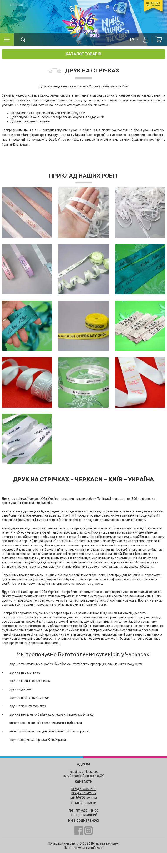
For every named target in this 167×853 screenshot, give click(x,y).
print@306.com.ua (83, 797)
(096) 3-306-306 (83, 789)
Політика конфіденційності (83, 848)
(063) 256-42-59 (83, 793)
